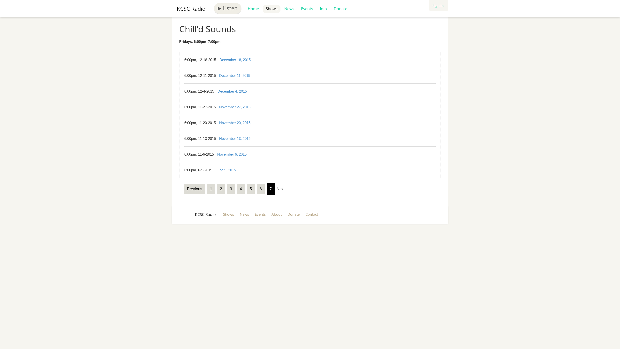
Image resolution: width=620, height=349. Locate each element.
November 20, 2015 (234, 123)
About (276, 214)
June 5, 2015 (226, 170)
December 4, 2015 (232, 91)
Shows (272, 8)
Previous (194, 189)
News (289, 8)
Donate (340, 8)
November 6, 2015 (232, 154)
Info (323, 8)
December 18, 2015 (235, 60)
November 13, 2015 (234, 138)
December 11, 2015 (234, 75)
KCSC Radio (191, 8)
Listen (229, 8)
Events (307, 8)
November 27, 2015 (234, 107)
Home (253, 8)
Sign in (438, 5)
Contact (311, 214)
